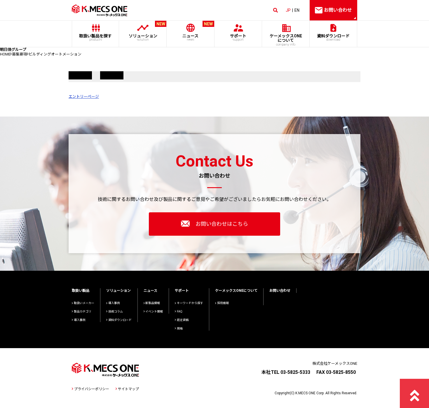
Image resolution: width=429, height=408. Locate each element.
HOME (5, 54)
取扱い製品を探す (95, 37)
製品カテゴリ (82, 311)
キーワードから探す (190, 303)
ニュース (197, 32)
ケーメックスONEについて (236, 291)
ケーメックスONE (286, 40)
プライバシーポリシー (91, 389)
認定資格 (183, 320)
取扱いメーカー (84, 303)
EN (296, 10)
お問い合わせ (279, 291)
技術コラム (115, 311)
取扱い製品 (80, 291)
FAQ (179, 311)
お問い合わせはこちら (222, 224)
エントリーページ (84, 96)
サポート (238, 37)
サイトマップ (128, 389)
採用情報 (223, 303)
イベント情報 (154, 311)
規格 (180, 328)
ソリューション (147, 32)
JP (288, 10)
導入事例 (80, 320)
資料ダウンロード (333, 37)
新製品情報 (152, 303)
